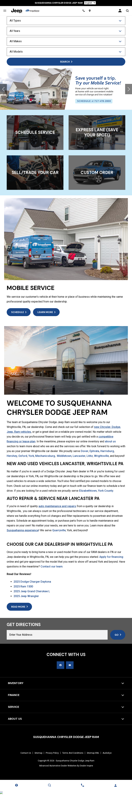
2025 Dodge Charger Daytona (32, 581)
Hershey (12, 456)
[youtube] (70, 665)
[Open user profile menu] (120, 10)
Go (117, 634)
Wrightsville (101, 456)
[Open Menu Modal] (5, 10)
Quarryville (59, 530)
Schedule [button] (17, 312)
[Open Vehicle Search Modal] (127, 10)
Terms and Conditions (72, 753)
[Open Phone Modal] (84, 10)
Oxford (22, 456)
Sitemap (38, 753)
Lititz (90, 456)
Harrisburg (107, 451)
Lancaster (79, 456)
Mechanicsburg (45, 456)
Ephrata (94, 451)
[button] (3, 89)
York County (105, 490)
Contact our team (52, 566)
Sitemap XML (93, 753)
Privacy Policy (52, 753)
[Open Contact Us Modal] (82, 785)
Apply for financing (111, 556)
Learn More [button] (45, 312)
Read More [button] (18, 606)
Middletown (64, 456)
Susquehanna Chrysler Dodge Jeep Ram (75, 761)
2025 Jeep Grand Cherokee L (32, 591)
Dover (84, 451)
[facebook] (60, 665)
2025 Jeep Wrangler (26, 596)
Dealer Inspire (86, 766)
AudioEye (107, 753)
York (31, 456)
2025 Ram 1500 (23, 586)
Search (65, 61)
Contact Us (25, 753)
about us (110, 441)
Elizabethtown (88, 490)
